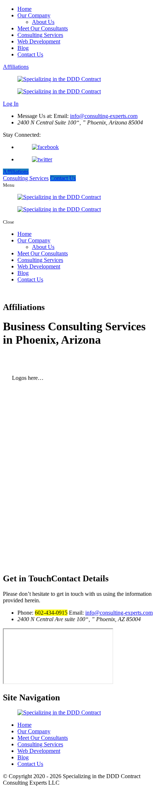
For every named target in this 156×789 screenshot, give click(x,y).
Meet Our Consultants (42, 28)
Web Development (38, 41)
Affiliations (16, 67)
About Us (43, 22)
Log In (11, 104)
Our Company (33, 15)
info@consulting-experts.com (103, 116)
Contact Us (30, 54)
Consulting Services (40, 35)
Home (24, 9)
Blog (23, 48)
